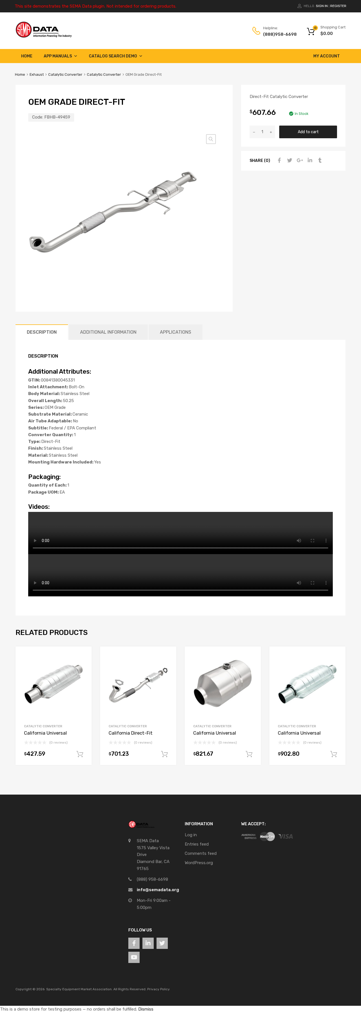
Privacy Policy (158, 989)
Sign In (322, 6)
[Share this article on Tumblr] (319, 160)
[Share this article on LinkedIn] (309, 160)
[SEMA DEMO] (44, 36)
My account (326, 56)
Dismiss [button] (145, 1009)
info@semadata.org (158, 889)
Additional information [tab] (108, 332)
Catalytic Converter (65, 74)
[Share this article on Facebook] (278, 160)
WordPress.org (199, 862)
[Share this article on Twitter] (288, 160)
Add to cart (308, 132)
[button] (211, 139)
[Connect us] (134, 943)
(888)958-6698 (277, 34)
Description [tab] (42, 332)
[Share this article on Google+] (299, 160)
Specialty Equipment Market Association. (79, 989)
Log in (191, 834)
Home (26, 56)
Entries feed (197, 844)
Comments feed (201, 853)
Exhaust (37, 74)
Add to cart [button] (79, 754)
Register (338, 6)
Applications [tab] (175, 332)
